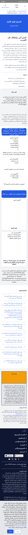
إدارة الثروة (22, 438)
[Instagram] (15, 459)
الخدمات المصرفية (19, 435)
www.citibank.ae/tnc (17, 415)
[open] (25, 6)
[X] (12, 459)
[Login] (5, 5)
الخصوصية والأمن (20, 448)
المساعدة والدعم (20, 441)
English (3, 1)
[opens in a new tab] (19, 455)
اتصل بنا (22, 445)
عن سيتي (22, 452)
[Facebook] (19, 459)
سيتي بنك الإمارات (22, 1)
